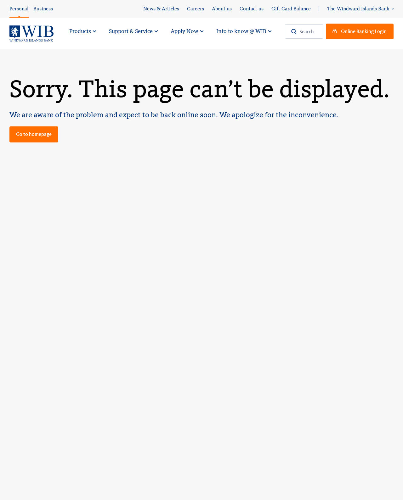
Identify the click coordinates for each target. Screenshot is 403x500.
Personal (19, 9)
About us (222, 9)
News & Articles (161, 9)
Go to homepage (34, 134)
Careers (195, 9)
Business (43, 9)
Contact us (252, 9)
